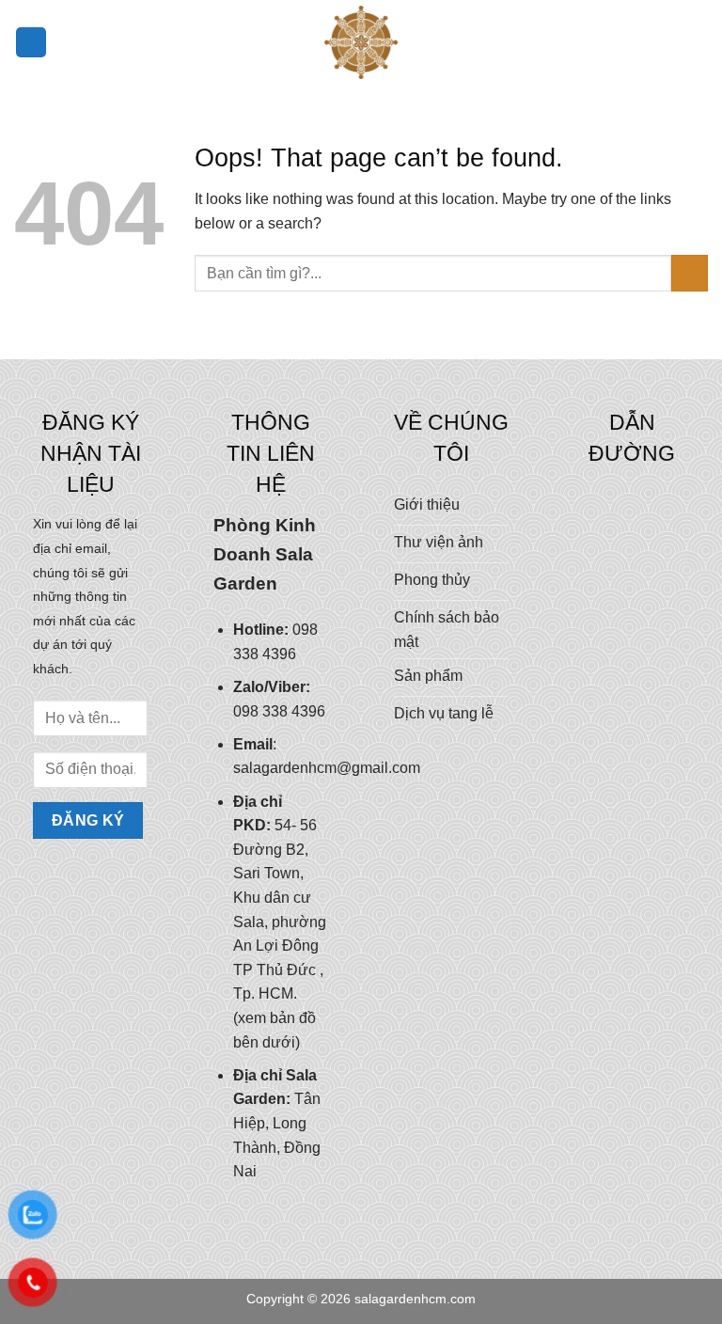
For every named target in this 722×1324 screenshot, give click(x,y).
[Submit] (689, 273)
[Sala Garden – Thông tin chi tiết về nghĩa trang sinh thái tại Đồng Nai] (361, 42)
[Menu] (31, 42)
